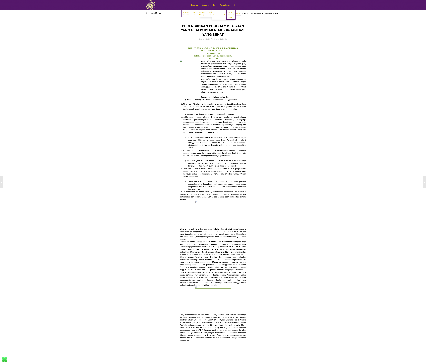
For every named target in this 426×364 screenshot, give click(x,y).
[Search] (234, 5)
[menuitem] (194, 5)
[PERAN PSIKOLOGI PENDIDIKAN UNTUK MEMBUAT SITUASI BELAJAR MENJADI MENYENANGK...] (1, 182)
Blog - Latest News (153, 13)
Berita (222, 39)
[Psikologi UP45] (150, 5)
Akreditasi (217, 39)
